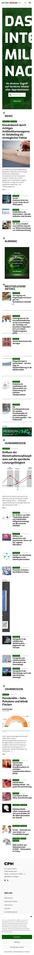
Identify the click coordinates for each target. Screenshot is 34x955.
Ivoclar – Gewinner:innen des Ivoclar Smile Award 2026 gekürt (21, 201)
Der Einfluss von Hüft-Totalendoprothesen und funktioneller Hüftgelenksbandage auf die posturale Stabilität (21, 520)
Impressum (27, 951)
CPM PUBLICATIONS (10, 901)
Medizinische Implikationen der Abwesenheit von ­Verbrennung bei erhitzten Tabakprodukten (20, 389)
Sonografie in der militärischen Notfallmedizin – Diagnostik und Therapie (19, 643)
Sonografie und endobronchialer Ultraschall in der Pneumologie (19, 661)
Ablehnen (17, 942)
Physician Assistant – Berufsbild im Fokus (21, 571)
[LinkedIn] (5, 880)
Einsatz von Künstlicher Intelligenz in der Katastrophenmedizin (22, 557)
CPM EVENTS (8, 905)
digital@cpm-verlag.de (11, 876)
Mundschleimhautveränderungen (22, 342)
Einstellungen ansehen (17, 947)
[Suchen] (10, 95)
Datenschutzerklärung (18, 951)
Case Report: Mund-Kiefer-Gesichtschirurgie (22, 797)
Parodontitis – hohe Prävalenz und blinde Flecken (15, 701)
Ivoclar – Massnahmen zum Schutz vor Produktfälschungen (22, 832)
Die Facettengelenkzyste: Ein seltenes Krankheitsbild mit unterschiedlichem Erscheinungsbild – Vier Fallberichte (22, 413)
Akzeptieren (17, 937)
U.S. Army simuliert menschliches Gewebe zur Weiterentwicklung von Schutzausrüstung (22, 227)
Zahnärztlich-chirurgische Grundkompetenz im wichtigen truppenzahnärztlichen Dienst (22, 768)
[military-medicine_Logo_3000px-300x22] (11, 3)
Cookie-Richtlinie (8, 951)
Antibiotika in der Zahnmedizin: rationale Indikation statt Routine (22, 214)
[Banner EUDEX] (17, 436)
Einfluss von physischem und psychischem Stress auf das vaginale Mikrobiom (22, 540)
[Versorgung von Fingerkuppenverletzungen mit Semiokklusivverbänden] (6, 296)
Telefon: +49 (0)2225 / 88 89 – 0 (14, 874)
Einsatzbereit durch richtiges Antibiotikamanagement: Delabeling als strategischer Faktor (16, 131)
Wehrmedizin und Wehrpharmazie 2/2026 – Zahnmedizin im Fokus (22, 848)
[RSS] (7, 880)
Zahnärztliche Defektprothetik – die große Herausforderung (22, 784)
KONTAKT (7, 908)
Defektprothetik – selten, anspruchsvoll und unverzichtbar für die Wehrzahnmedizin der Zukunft (21, 813)
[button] (31, 916)
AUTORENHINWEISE (10, 912)
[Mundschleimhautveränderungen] (6, 342)
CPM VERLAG (8, 898)
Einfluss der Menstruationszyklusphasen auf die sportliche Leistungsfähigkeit (16, 457)
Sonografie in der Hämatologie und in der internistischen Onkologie (22, 674)
